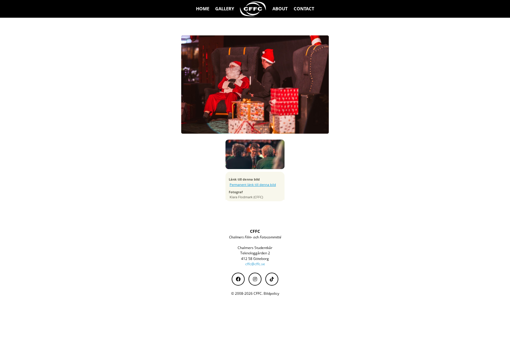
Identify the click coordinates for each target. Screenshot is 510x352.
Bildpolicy (271, 293)
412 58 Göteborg (255, 258)
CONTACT (304, 8)
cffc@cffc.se (255, 263)
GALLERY (224, 8)
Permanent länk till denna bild (253, 185)
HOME (202, 8)
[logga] (253, 8)
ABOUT (280, 8)
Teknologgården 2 (255, 253)
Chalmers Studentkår (255, 247)
